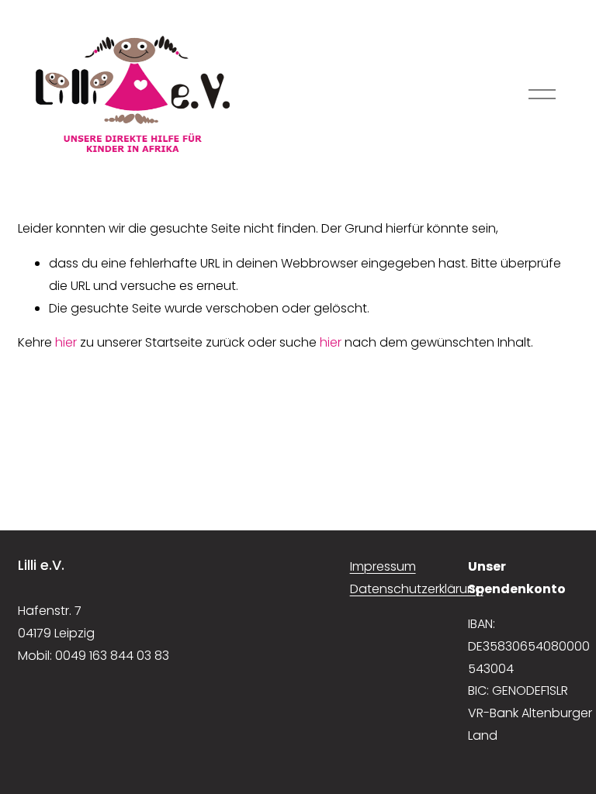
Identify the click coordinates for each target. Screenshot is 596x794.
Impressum (383, 566)
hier (66, 342)
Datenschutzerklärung (416, 589)
